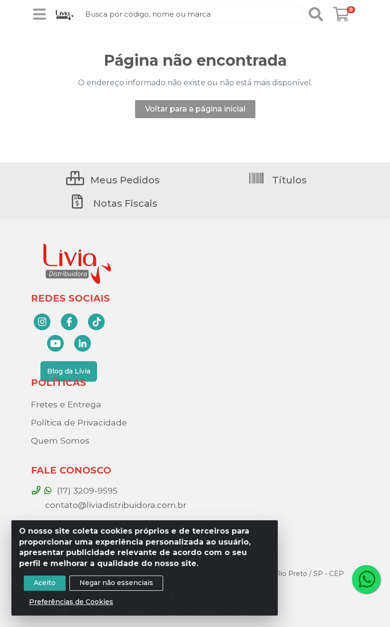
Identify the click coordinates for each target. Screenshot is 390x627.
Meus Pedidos (124, 180)
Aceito (45, 582)
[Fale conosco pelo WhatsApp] (366, 579)
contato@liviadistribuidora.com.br (114, 505)
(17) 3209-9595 (86, 490)
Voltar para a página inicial (195, 108)
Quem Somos (60, 440)
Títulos (288, 180)
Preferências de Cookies (71, 601)
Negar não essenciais (116, 582)
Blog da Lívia (68, 371)
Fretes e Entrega (66, 404)
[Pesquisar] (315, 14)
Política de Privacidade (79, 422)
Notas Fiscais (124, 203)
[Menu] (39, 14)
